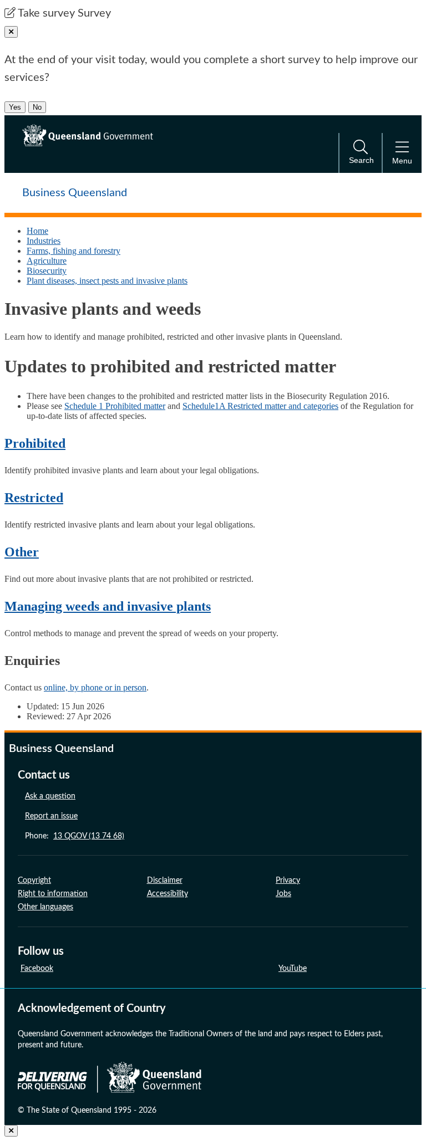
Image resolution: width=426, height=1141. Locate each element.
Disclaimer (164, 880)
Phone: (74, 836)
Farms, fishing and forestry (73, 250)
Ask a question (50, 796)
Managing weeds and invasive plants (107, 606)
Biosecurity (47, 270)
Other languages (45, 907)
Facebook (37, 969)
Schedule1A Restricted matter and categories (260, 406)
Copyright (34, 880)
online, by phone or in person (95, 687)
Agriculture (47, 260)
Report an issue (51, 816)
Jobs (283, 894)
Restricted (33, 497)
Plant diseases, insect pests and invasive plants (107, 280)
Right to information (53, 894)
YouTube (292, 969)
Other (21, 552)
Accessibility (167, 894)
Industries (43, 240)
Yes (15, 107)
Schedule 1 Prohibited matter (114, 406)
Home (37, 231)
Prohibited (34, 443)
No (37, 107)
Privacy (288, 880)
